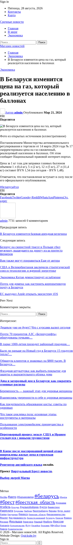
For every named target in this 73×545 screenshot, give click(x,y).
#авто (12, 497)
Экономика (15, 35)
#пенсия (59, 518)
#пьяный (38, 522)
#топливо (45, 525)
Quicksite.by (28, 535)
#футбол (55, 525)
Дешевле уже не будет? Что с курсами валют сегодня (35, 327)
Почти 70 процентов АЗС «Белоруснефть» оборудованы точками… (28, 335)
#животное (54, 507)
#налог (4, 517)
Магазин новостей (12, 46)
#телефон (35, 525)
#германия (61, 503)
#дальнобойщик (29, 507)
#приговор (28, 521)
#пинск (68, 518)
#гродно (15, 507)
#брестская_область (35, 502)
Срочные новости (12, 21)
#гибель (5, 507)
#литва (3, 514)
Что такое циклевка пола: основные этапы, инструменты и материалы (28, 416)
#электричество (15, 529)
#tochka (3, 497)
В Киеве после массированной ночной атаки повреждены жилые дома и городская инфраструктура (31, 454)
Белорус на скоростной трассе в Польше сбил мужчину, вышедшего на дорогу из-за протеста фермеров (31, 250)
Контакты (14, 11)
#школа (3, 529)
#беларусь (6, 187)
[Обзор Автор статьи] (8, 217)
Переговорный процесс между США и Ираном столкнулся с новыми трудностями (33, 436)
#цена (63, 525)
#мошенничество (56, 514)
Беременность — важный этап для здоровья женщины (36, 391)
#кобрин (28, 511)
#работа (47, 521)
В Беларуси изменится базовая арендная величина (33, 233)
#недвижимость (17, 517)
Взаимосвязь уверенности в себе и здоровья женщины (36, 397)
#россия (58, 521)
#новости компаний (36, 518)
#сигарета (4, 525)
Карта (12, 15)
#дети (43, 507)
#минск (23, 514)
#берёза (63, 497)
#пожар (4, 521)
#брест (7, 502)
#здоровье (18, 511)
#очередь (50, 518)
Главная (13, 28)
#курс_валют (63, 511)
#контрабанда (40, 510)
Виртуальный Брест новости (31, 471)
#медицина (12, 514)
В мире (12, 32)
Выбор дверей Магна (15, 477)
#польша (15, 521)
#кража (53, 510)
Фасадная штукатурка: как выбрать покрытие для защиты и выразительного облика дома (33, 372)
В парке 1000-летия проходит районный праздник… (35, 344)
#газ (16, 187)
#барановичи (25, 496)
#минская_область (37, 514)
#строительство (17, 525)
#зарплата (6, 510)
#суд (28, 525)
